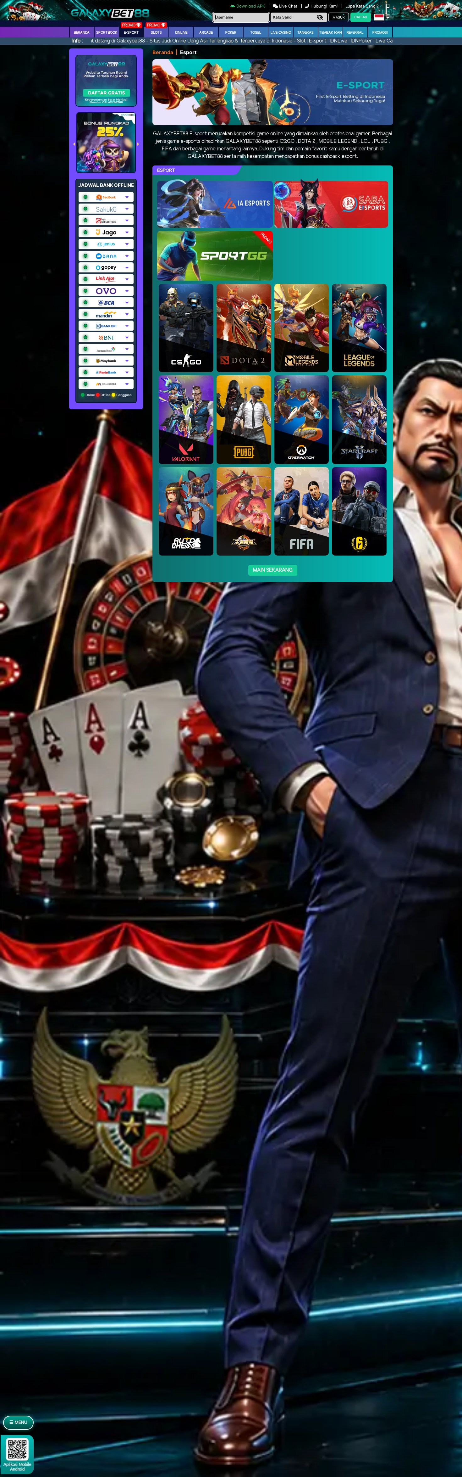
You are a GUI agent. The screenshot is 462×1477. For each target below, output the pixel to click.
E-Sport (131, 33)
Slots (156, 33)
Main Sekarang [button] (273, 570)
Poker (230, 33)
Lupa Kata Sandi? (362, 5)
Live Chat (287, 5)
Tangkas (305, 33)
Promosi (380, 33)
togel (255, 33)
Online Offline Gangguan (108, 395)
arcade (206, 33)
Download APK (250, 5)
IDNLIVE (181, 33)
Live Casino (281, 33)
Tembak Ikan (330, 33)
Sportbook (106, 33)
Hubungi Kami (324, 5)
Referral (355, 33)
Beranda (82, 33)
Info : (77, 41)
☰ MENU (18, 1422)
